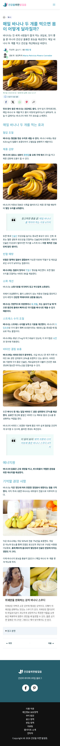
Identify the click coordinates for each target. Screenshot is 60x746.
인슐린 (14, 235)
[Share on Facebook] (6, 102)
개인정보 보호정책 (30, 712)
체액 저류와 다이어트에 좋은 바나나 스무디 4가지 (36, 443)
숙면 (55, 338)
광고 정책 (30, 719)
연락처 (30, 733)
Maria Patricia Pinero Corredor (37, 55)
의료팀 (30, 726)
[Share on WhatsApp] (20, 102)
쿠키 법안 (30, 715)
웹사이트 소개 (30, 729)
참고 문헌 (11, 630)
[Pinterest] (34, 687)
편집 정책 (30, 722)
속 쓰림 (34, 303)
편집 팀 (28, 49)
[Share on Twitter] (13, 102)
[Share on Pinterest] (27, 102)
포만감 (26, 154)
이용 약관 (30, 708)
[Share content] (34, 102)
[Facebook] (25, 687)
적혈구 (28, 270)
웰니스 (9, 17)
